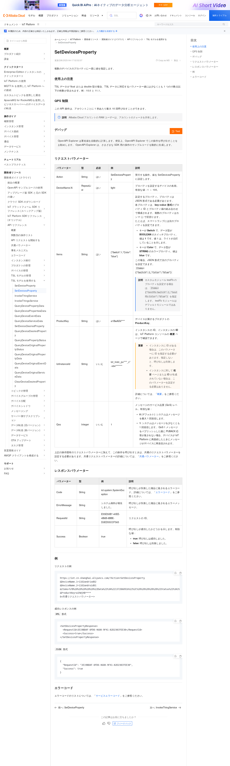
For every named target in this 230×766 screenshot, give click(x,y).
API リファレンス (135, 39)
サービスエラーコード (108, 695)
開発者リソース (91, 39)
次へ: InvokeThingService (163, 707)
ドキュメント (11, 24)
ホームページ (61, 39)
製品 (176, 60)
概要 (159, 394)
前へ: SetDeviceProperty (71, 707)
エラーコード (163, 492)
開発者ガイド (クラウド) (113, 39)
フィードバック (124, 723)
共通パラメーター (149, 456)
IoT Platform (28, 24)
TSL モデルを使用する (156, 39)
